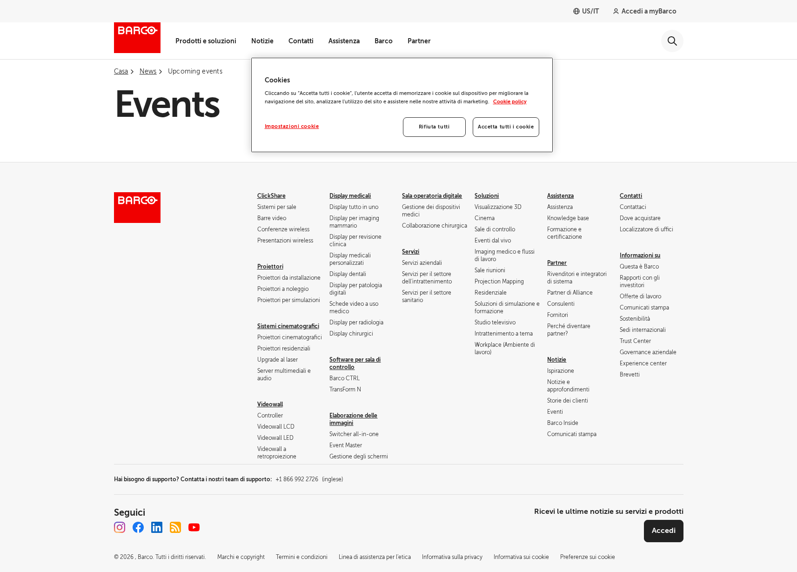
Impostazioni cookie (292, 126)
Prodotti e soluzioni (205, 41)
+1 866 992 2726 (309, 479)
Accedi (664, 530)
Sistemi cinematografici (288, 326)
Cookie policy (510, 102)
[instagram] (119, 527)
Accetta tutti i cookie (506, 127)
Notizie (262, 41)
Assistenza (344, 41)
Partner (419, 41)
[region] (402, 105)
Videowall (270, 404)
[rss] (175, 527)
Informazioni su (640, 255)
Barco (384, 41)
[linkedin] (156, 527)
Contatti (301, 41)
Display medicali (350, 196)
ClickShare (271, 196)
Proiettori (270, 266)
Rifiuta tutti (434, 127)
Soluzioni (487, 196)
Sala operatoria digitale (432, 196)
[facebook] (138, 527)
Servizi (410, 252)
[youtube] (194, 527)
